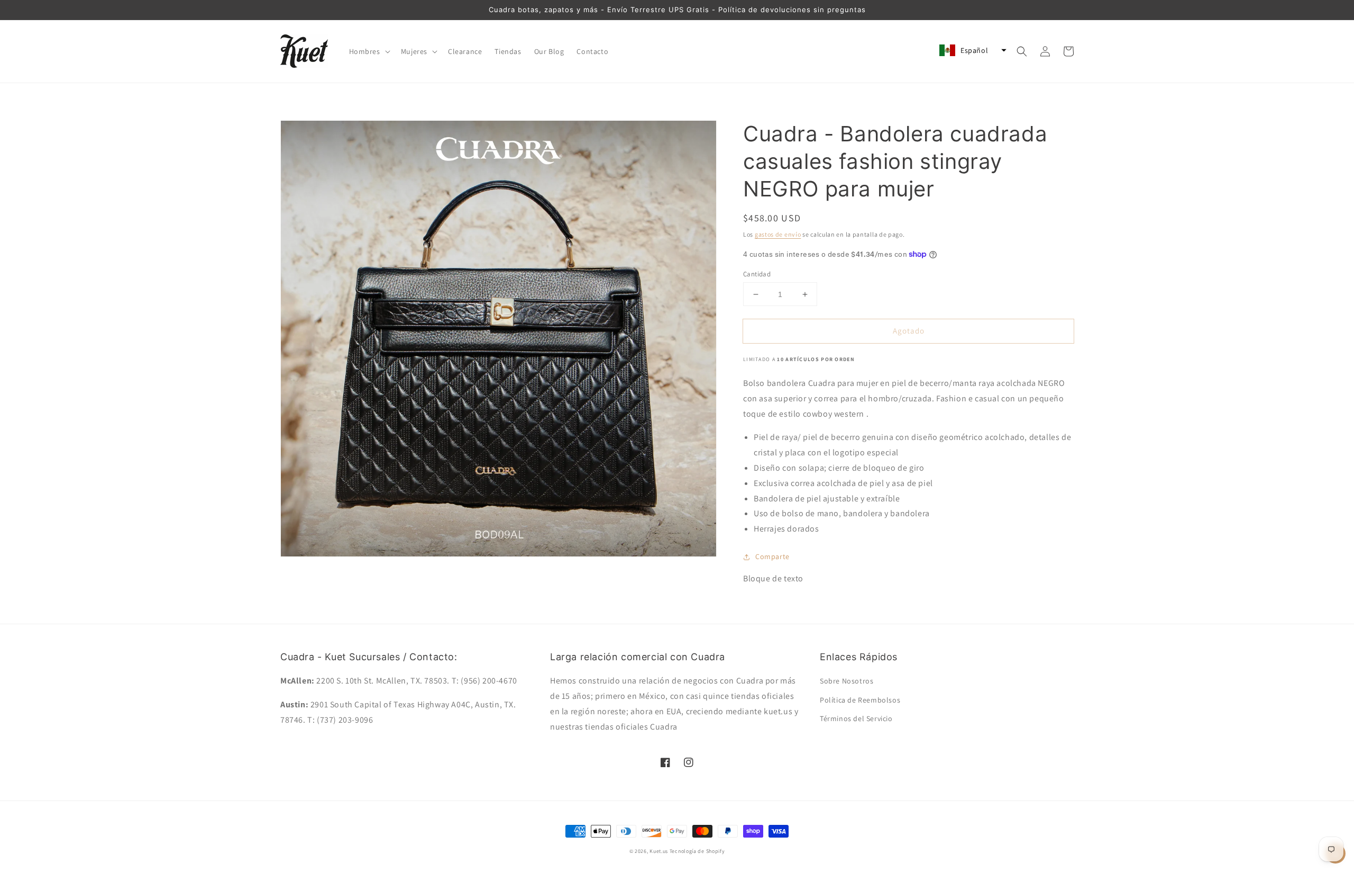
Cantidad (757, 273)
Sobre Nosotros (846, 681)
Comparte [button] (772, 556)
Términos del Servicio (856, 718)
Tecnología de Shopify (697, 851)
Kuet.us (658, 851)
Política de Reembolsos (860, 700)
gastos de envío (778, 234)
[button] (369, 51)
